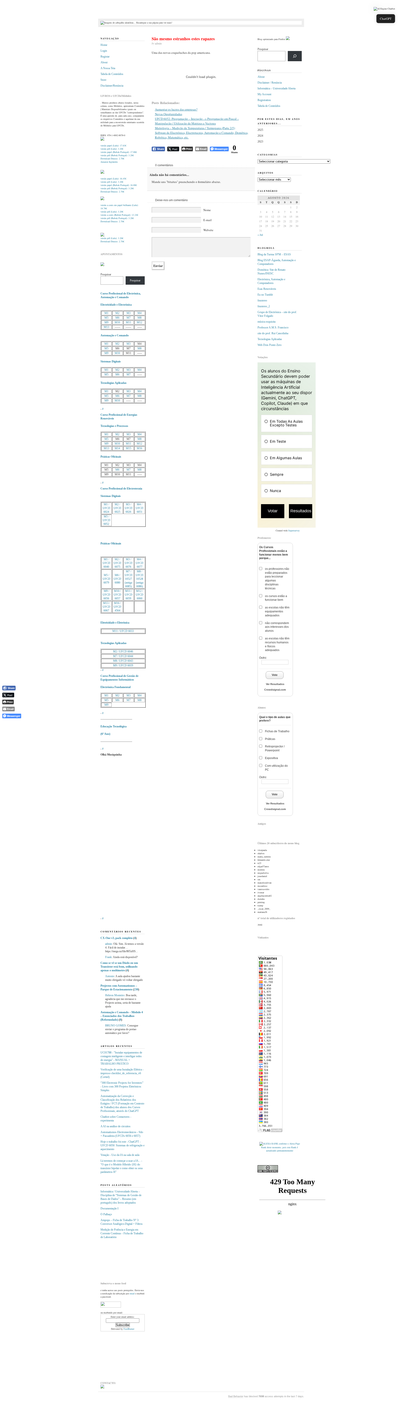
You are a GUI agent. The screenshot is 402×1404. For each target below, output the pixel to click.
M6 (117, 317)
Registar (105, 56)
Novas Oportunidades (168, 114)
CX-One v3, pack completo (116, 938)
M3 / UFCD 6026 (128, 508)
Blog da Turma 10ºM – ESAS (274, 254)
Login (103, 50)
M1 (106, 313)
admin (108, 943)
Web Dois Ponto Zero (269, 345)
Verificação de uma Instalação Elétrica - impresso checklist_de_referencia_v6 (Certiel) (122, 1073)
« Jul (260, 234)
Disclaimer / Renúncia (270, 82)
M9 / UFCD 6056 (106, 594)
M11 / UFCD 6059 (128, 594)
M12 (139, 322)
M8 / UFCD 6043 (123, 660)
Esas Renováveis (267, 288)
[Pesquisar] (295, 56)
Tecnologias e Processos (114, 426)
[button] (384, 9)
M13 (106, 327)
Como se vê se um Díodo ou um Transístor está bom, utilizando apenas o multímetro (119, 966)
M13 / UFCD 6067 (106, 606)
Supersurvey (294, 530)
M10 (117, 322)
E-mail (207, 220)
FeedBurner (129, 1328)
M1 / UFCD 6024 (106, 508)
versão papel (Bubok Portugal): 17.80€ (118, 152)
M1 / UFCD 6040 (106, 563)
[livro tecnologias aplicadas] (102, 172)
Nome (207, 210)
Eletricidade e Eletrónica (114, 622)
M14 (117, 448)
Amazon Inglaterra (108, 161)
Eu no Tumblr (265, 294)
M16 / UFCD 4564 (117, 606)
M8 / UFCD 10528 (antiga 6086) (139, 579)
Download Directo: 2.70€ (112, 158)
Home (103, 45)
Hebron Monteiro (114, 995)
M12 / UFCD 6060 (139, 594)
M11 (128, 322)
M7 (129, 317)
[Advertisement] (123, 1258)
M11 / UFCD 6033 (123, 631)
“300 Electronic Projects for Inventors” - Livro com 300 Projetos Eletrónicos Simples (121, 1086)
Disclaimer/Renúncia (111, 85)
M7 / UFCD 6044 (123, 656)
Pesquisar (105, 274)
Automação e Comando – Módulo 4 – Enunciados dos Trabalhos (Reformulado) (121, 1016)
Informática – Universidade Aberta (276, 88)
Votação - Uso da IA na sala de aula (119, 1155)
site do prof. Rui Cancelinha (273, 333)
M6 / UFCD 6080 (117, 579)
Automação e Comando (114, 335)
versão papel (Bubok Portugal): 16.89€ (118, 185)
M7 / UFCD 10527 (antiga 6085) (128, 579)
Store (103, 79)
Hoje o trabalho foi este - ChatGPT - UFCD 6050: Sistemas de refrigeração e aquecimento (122, 1145)
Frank (108, 957)
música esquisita (266, 321)
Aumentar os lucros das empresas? (176, 109)
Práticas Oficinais (110, 456)
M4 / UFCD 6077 (139, 563)
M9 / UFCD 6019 (123, 665)
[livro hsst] (102, 235)
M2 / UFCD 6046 (123, 651)
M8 (139, 317)
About (103, 62)
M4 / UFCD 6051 (139, 508)
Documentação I (109, 1208)
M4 (139, 313)
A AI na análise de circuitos (115, 1126)
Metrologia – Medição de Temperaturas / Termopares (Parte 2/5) (195, 128)
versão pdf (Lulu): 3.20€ (111, 148)
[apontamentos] (102, 265)
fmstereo (262, 300)
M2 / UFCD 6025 (117, 508)
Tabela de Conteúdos (111, 74)
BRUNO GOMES (115, 1025)
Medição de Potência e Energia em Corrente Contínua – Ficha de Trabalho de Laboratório (121, 1233)
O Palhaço (106, 1214)
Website (208, 230)
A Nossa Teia (107, 68)
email (132, 1293)
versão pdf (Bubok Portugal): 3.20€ (117, 155)
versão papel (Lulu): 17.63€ (113, 145)
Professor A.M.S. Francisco (273, 327)
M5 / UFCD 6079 (106, 579)
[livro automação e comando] (102, 139)
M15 (128, 448)
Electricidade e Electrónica (116, 304)
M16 (139, 448)
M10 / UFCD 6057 (117, 594)
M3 (129, 313)
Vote (275, 675)
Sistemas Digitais (110, 361)
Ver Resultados (275, 684)
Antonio (109, 976)
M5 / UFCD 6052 (106, 520)
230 (136, 989)
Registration (264, 100)
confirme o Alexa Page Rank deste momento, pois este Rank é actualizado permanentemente (280, 1147)
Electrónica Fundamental (115, 687)
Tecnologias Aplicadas (113, 383)
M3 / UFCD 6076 (128, 563)
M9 (106, 322)
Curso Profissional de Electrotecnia (121, 488)
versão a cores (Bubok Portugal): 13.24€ (119, 214)
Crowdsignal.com (275, 689)
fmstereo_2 (264, 306)
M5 (106, 317)
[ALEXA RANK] (268, 1143)
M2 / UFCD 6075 (117, 563)
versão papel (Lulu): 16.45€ (113, 178)
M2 (117, 313)
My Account (264, 94)
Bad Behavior (235, 1396)
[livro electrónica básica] (102, 199)
